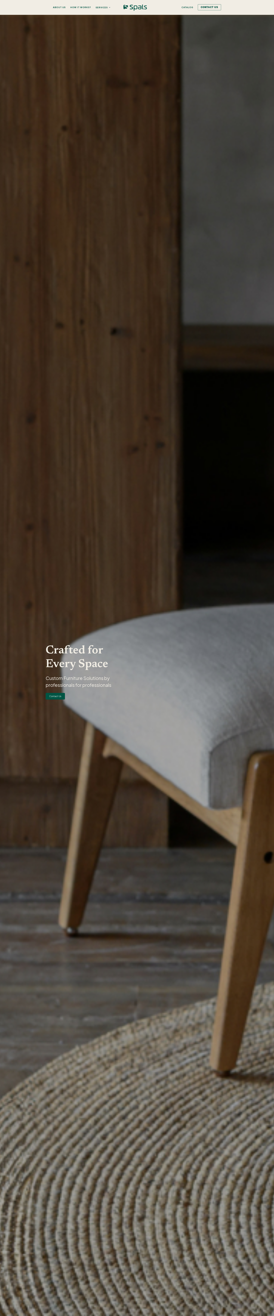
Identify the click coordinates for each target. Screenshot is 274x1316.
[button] (104, 7)
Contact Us (55, 696)
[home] (135, 7)
